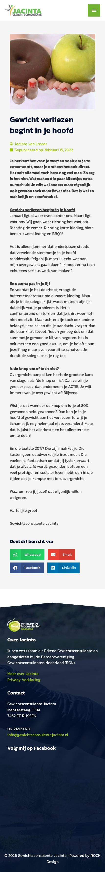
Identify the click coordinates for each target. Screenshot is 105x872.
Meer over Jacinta (23, 673)
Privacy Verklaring (23, 680)
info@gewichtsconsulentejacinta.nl (37, 735)
